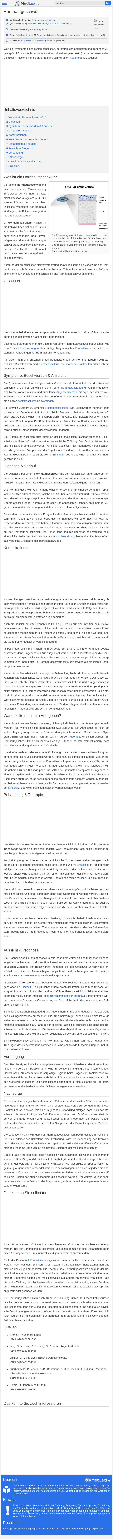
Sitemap (7, 1528)
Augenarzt (76, 57)
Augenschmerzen (66, 392)
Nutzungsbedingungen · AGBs (29, 1528)
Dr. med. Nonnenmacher (43, 20)
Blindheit (26, 987)
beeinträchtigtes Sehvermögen (36, 400)
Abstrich (25, 507)
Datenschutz (53, 1528)
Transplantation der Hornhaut (67, 995)
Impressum (97, 1528)
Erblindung (58, 454)
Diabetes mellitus (49, 364)
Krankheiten (39, 40)
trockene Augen (29, 348)
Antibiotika (83, 864)
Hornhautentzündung (73, 387)
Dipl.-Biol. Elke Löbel (37, 23)
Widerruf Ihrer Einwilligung (76, 1528)
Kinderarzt (14, 787)
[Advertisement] (56, 83)
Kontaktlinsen (83, 348)
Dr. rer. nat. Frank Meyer (59, 23)
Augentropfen (72, 889)
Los (107, 3)
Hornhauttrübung (65, 536)
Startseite (26, 40)
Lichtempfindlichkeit (56, 407)
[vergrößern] (106, 235)
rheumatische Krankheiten (76, 364)
